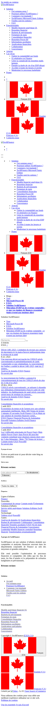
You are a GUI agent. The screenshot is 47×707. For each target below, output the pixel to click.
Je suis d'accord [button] (22, 705)
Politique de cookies (9, 700)
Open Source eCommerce (35, 691)
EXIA (20, 371)
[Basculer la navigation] (2, 154)
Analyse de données (9, 371)
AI (19, 520)
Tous (8, 298)
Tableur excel (6, 515)
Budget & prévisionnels (10, 522)
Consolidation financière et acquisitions (17, 404)
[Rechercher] (27, 340)
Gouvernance (33, 527)
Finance (27, 371)
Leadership (5, 529)
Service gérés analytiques (11, 508)
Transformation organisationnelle (22, 532)
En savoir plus (7, 373)
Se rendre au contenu (9, 2)
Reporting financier (9, 612)
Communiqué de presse (10, 503)
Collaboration (26, 522)
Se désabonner (32, 473)
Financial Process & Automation (27, 418)
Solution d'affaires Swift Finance (22, 420)
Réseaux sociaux (8, 467)
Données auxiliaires (18, 525)
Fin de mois (37, 525)
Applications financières (30, 520)
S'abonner (6, 475)
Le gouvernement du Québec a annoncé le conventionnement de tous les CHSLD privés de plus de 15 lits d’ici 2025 (23, 380)
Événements (38, 503)
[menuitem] (9, 9)
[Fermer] (2, 157)
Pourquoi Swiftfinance (15, 586)
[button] (10, 317)
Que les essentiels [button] (8, 705)
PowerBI (4, 420)
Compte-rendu (7, 441)
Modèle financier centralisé (22, 529)
